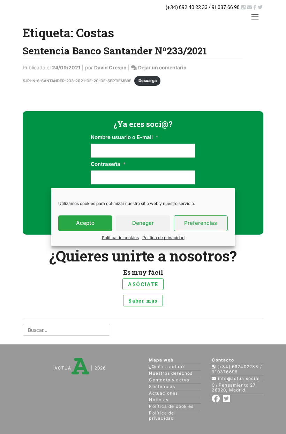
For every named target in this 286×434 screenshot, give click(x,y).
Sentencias (162, 386)
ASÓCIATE (143, 284)
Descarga (147, 80)
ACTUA (62, 368)
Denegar (143, 223)
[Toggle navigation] (255, 16)
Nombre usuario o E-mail (124, 137)
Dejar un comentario (162, 67)
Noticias (158, 399)
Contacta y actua (169, 379)
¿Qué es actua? (167, 366)
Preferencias (200, 223)
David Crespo (110, 67)
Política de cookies (120, 237)
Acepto (85, 223)
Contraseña (108, 164)
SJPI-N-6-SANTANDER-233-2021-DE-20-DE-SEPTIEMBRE (77, 80)
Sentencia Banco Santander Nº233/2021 (115, 50)
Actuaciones (163, 393)
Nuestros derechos (171, 373)
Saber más (143, 300)
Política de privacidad (163, 237)
